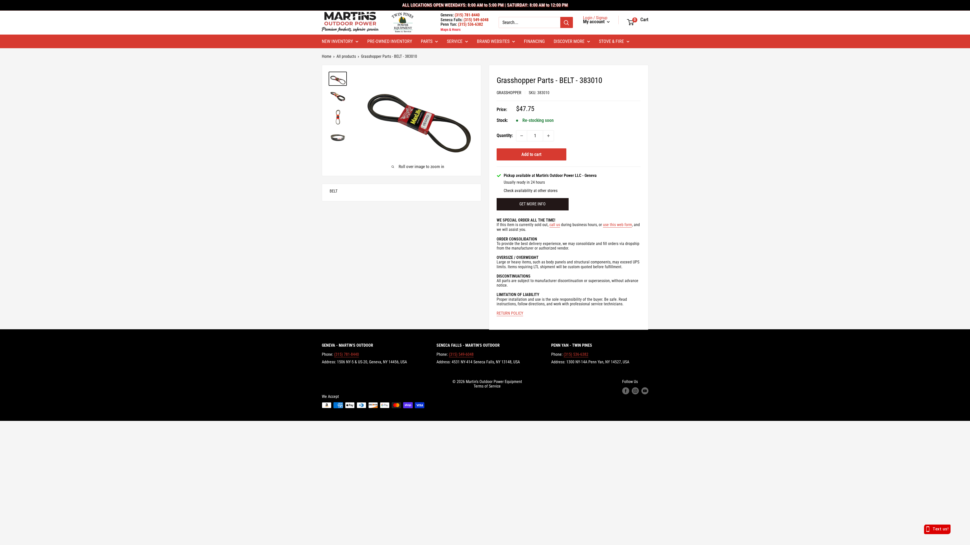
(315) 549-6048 (461, 354)
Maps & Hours (450, 30)
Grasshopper (509, 92)
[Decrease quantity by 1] (521, 135)
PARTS (426, 41)
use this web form (617, 224)
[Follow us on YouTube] (644, 390)
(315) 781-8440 (346, 354)
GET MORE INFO (532, 204)
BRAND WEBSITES (493, 41)
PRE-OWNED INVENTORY (389, 41)
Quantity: (505, 135)
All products (346, 56)
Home (326, 56)
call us (554, 224)
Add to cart (531, 154)
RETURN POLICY (510, 313)
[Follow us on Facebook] (625, 390)
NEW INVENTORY (337, 41)
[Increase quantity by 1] (548, 135)
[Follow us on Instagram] (635, 390)
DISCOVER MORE (569, 41)
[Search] (566, 22)
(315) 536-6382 (576, 354)
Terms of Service (487, 386)
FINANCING (534, 41)
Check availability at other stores (530, 190)
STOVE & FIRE (611, 41)
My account (594, 21)
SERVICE (455, 41)
